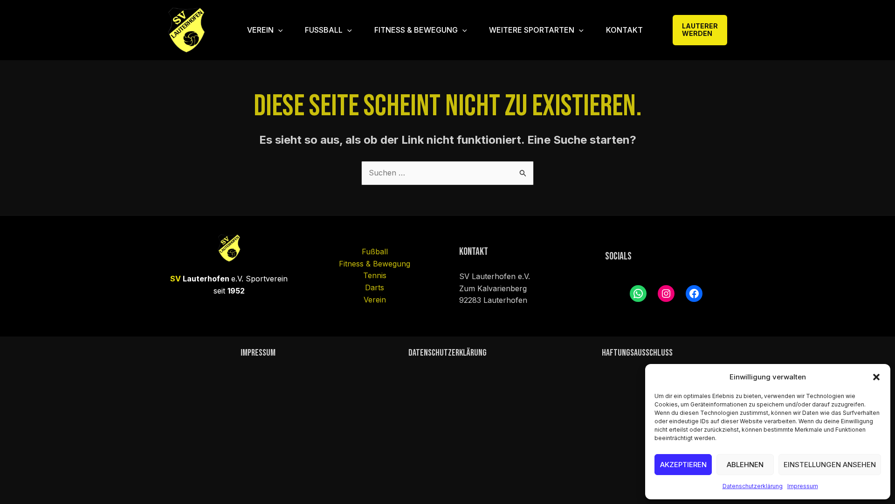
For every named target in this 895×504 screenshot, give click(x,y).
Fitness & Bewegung (416, 30)
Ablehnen (745, 464)
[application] (278, 30)
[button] (876, 377)
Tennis (374, 275)
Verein (260, 30)
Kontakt (624, 30)
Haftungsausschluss (637, 352)
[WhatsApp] (638, 293)
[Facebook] (694, 293)
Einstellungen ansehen (830, 464)
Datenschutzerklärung (753, 486)
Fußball (324, 30)
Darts (374, 287)
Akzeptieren (683, 464)
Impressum (802, 486)
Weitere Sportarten (531, 30)
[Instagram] (666, 293)
